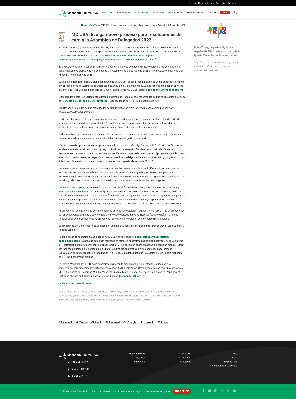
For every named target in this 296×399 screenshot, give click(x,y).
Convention (221, 3)
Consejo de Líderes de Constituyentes (85, 100)
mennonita (95, 300)
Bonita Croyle (155, 292)
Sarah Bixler (143, 300)
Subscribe (139, 361)
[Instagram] (216, 391)
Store (214, 12)
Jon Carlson (81, 300)
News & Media (137, 353)
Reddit (98, 322)
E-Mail (164, 322)
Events (157, 12)
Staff (234, 357)
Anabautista (113, 292)
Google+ (132, 322)
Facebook (66, 322)
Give (225, 12)
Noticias (74, 292)
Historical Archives (206, 3)
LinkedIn (149, 322)
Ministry (121, 12)
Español (192, 3)
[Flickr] (210, 391)
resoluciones (110, 300)
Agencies (140, 12)
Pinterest (114, 322)
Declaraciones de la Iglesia (139, 296)
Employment (230, 361)
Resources (175, 12)
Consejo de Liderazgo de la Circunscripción (98, 296)
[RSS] (228, 391)
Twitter (83, 322)
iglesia (158, 296)
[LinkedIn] (222, 391)
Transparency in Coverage (223, 365)
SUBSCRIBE (182, 391)
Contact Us (232, 3)
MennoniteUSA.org (130, 276)
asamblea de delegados (134, 292)
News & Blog (195, 12)
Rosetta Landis (126, 300)
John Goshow (66, 300)
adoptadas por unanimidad (74, 191)
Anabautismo (97, 292)
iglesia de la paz (172, 296)
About (105, 12)
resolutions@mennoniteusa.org (164, 89)
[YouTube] (234, 391)
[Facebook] (203, 391)
